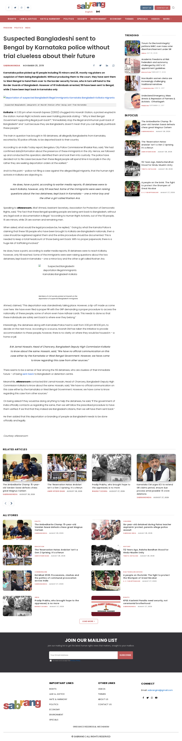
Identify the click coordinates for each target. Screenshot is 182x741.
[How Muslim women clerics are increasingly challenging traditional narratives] (132, 83)
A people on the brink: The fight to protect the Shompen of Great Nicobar (158, 185)
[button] (173, 7)
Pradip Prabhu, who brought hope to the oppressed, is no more (57, 602)
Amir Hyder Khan (148, 152)
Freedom (7, 28)
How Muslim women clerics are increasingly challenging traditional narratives (156, 81)
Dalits (128, 134)
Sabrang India (129, 533)
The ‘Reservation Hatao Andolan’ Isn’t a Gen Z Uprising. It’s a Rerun (157, 144)
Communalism (147, 88)
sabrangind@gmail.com (160, 690)
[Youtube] (27, 7)
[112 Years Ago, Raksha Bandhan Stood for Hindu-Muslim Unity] (132, 168)
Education (146, 72)
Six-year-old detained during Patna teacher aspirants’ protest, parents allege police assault (147, 527)
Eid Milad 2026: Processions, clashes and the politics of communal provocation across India (57, 578)
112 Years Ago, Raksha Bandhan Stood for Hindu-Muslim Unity (157, 163)
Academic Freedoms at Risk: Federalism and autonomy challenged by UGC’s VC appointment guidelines (155, 64)
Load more (87, 621)
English (89, 11)
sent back (28, 374)
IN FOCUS (131, 115)
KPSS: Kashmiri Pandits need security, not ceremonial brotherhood (145, 602)
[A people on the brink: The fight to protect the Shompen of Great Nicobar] (132, 188)
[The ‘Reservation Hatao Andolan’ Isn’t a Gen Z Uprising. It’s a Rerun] (132, 148)
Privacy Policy (75, 661)
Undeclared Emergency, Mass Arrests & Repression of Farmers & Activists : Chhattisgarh (158, 98)
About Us (146, 8)
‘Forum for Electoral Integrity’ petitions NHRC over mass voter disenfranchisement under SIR (157, 46)
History (129, 175)
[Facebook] (8, 7)
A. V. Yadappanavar (149, 192)
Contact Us (162, 8)
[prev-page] (5, 503)
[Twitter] (15, 7)
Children (127, 521)
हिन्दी (98, 11)
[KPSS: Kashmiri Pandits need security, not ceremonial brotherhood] (105, 606)
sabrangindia (147, 131)
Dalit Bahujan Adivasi (131, 194)
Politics (18, 28)
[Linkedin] (107, 65)
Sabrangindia (11, 65)
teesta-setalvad (148, 169)
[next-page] (11, 503)
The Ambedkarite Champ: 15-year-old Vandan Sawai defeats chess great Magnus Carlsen (158, 124)
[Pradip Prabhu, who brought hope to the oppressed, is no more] (111, 467)
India (27, 28)
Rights (126, 597)
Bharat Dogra (99, 491)
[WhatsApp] (21, 7)
